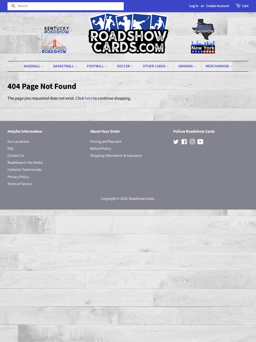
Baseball (32, 66)
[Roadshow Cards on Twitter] (176, 142)
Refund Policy (100, 148)
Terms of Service (20, 184)
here (88, 98)
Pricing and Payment (106, 141)
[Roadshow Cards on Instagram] (192, 142)
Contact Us (16, 155)
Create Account (217, 6)
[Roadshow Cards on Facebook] (184, 142)
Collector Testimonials (25, 169)
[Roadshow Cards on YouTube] (200, 142)
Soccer (124, 66)
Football (96, 66)
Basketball (64, 66)
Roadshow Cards (141, 198)
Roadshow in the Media (25, 162)
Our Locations (18, 141)
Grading (186, 66)
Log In (193, 6)
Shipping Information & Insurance (116, 155)
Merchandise (218, 66)
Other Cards (154, 66)
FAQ (11, 148)
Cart (245, 6)
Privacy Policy (18, 177)
